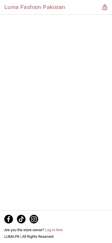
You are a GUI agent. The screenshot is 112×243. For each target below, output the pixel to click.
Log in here (54, 230)
